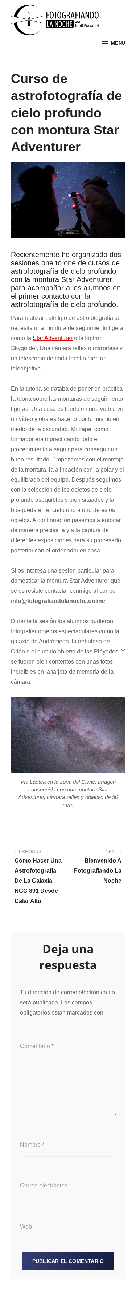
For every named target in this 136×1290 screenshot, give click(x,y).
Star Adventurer (53, 338)
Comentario (37, 1046)
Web (26, 1227)
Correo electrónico (45, 1185)
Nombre (32, 1145)
